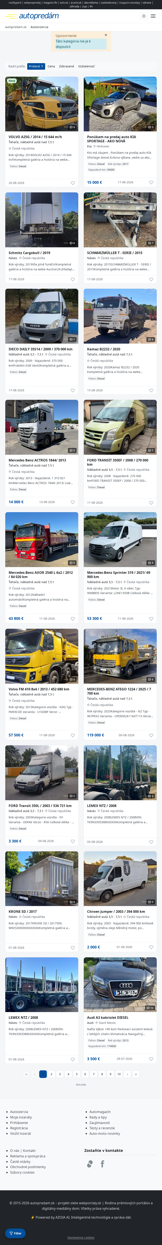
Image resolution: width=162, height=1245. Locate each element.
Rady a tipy (98, 1117)
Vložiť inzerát (20, 1133)
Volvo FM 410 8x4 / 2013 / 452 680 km (39, 689)
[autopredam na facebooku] (102, 1163)
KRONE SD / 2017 (23, 911)
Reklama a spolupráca (27, 1156)
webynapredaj (32, 2)
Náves (13, 258)
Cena (51, 66)
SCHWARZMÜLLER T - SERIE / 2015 (114, 252)
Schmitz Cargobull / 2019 (29, 252)
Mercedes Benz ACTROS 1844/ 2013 (37, 460)
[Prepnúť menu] (153, 16)
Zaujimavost (99, 1122)
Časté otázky (20, 1161)
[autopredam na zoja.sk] (89, 1163)
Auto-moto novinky (104, 1133)
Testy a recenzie (102, 1128)
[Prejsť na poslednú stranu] (136, 1074)
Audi (90, 1023)
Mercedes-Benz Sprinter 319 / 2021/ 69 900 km (118, 574)
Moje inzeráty (21, 1117)
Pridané (35, 66)
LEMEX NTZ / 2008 (101, 805)
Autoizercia (19, 1111)
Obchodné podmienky (28, 1167)
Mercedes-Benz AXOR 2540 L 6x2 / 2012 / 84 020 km (41, 574)
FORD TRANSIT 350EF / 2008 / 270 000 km (117, 462)
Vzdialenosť (86, 66)
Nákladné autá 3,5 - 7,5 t (26, 354)
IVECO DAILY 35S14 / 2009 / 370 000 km (41, 349)
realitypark (15, 2)
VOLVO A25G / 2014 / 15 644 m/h (35, 137)
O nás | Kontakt (23, 1150)
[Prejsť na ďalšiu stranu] (127, 1074)
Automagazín (100, 1111)
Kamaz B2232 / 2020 (103, 349)
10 (119, 1074)
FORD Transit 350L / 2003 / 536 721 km (40, 805)
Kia (89, 146)
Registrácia (19, 1128)
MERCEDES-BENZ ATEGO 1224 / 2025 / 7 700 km (119, 691)
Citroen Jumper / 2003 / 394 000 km (116, 911)
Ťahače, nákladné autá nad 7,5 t (31, 142)
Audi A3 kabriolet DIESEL (107, 1017)
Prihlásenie (19, 1122)
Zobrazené (66, 66)
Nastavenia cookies (81, 1237)
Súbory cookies (22, 1172)
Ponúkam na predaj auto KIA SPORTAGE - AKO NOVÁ (111, 139)
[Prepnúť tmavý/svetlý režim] (144, 16)
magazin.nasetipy (129, 2)
